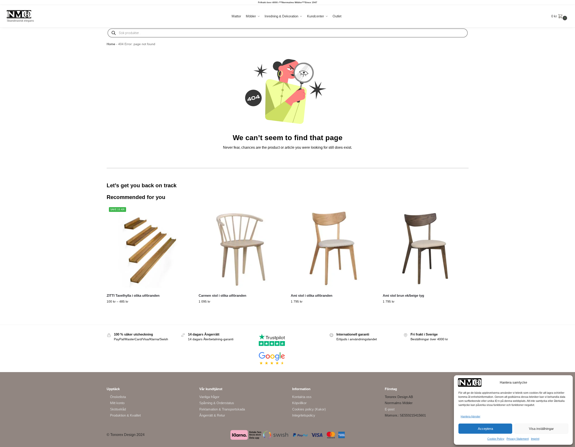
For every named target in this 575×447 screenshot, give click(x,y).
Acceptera (485, 429)
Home (111, 44)
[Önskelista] (185, 211)
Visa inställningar (541, 429)
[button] (559, 16)
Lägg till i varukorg (425, 311)
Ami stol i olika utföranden (311, 295)
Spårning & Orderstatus (216, 403)
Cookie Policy (495, 438)
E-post (389, 409)
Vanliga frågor (209, 397)
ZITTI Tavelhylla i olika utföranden (133, 295)
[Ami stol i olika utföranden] (333, 247)
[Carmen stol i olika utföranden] (241, 247)
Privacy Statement (518, 438)
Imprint (535, 438)
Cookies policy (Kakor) (309, 409)
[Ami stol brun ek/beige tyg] (425, 247)
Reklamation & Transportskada (222, 409)
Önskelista (118, 397)
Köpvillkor (299, 403)
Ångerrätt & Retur (212, 415)
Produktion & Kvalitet (125, 415)
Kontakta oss (302, 397)
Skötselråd (118, 409)
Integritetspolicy (303, 415)
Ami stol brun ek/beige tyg (403, 295)
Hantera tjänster (470, 416)
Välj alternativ (149, 311)
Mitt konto (117, 403)
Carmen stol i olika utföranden (222, 295)
